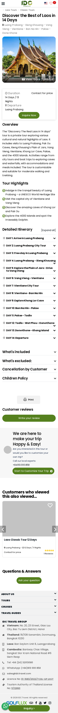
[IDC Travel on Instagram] (50, 703)
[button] (29, 351)
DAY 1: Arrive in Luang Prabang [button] (25, 238)
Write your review (29, 418)
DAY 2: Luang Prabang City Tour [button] (26, 245)
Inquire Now (29, 115)
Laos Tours (11, 10)
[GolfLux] (16, 703)
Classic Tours (27, 10)
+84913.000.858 (21, 464)
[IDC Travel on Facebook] (36, 703)
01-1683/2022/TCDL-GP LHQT (37, 679)
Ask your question (29, 580)
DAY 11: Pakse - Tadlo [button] (19, 315)
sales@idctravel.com (19, 673)
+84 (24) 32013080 (22, 662)
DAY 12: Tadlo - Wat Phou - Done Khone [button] (30, 323)
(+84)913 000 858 (31, 668)
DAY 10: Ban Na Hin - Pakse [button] (22, 308)
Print (31, 399)
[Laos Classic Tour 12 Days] (29, 518)
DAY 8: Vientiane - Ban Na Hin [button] (24, 293)
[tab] (31, 238)
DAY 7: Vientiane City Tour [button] (22, 285)
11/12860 (15, 688)
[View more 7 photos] (29, 59)
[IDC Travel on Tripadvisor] (31, 703)
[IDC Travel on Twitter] (45, 703)
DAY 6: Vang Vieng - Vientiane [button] (25, 278)
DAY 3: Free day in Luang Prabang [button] (27, 253)
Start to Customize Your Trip (31, 471)
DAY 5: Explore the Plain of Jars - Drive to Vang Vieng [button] (29, 269)
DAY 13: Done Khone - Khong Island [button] (27, 330)
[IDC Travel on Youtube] (40, 703)
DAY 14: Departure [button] (17, 338)
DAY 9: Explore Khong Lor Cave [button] (25, 300)
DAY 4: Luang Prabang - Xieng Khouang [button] (31, 260)
